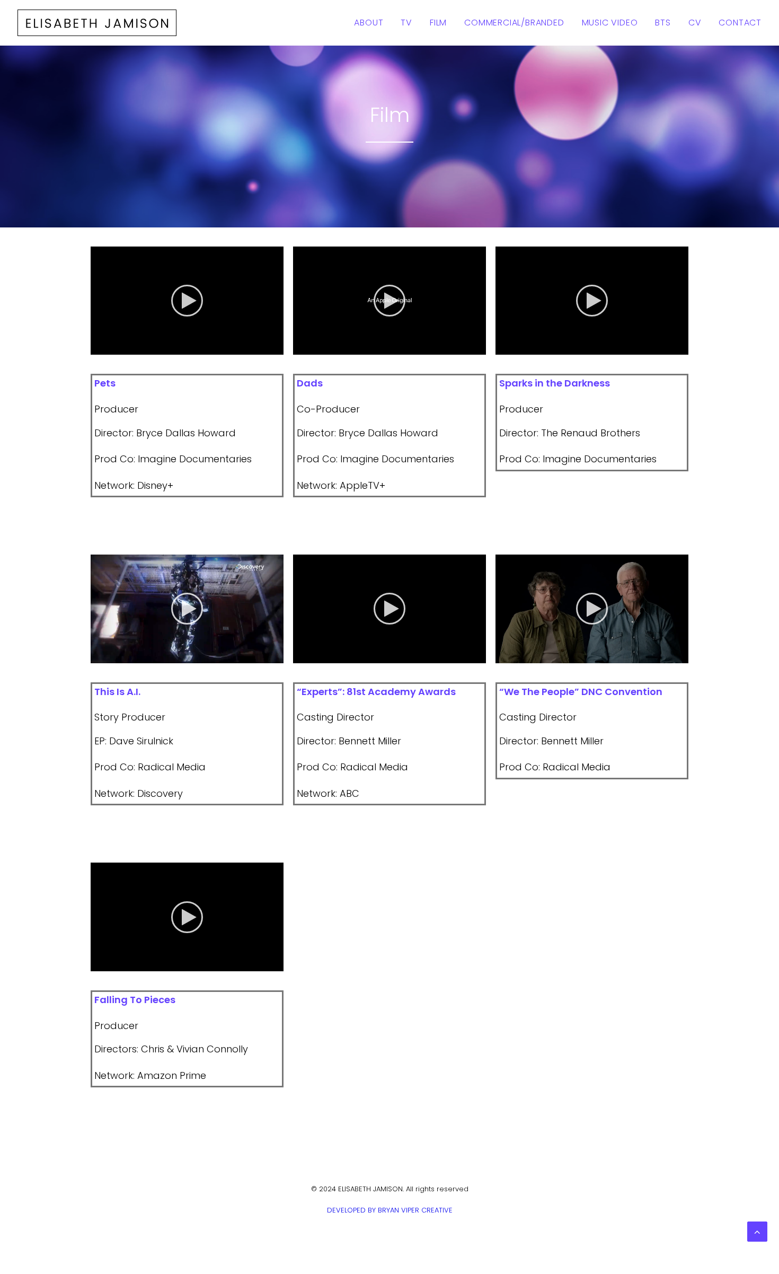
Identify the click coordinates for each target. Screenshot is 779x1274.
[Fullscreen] (275, 346)
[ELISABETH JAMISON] (96, 23)
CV (695, 22)
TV (406, 22)
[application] (187, 301)
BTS (662, 22)
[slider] (179, 346)
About (368, 22)
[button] (187, 301)
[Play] (97, 346)
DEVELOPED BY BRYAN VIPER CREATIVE (390, 1210)
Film (438, 22)
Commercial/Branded (514, 22)
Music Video (610, 22)
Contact (740, 22)
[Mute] (262, 346)
